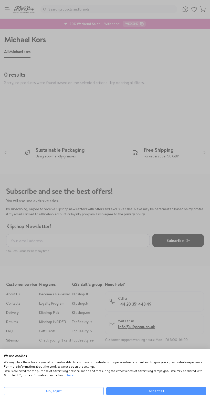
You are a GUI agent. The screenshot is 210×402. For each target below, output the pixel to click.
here (70, 375)
